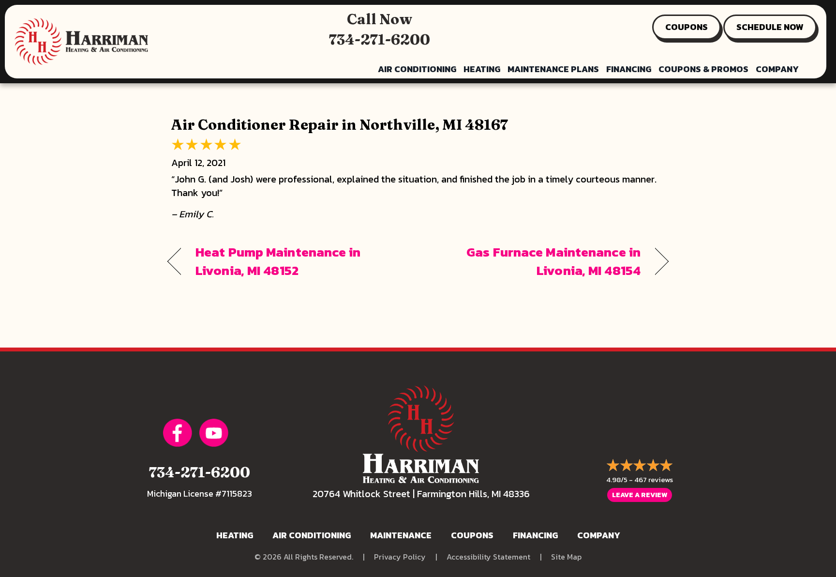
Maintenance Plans (553, 69)
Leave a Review (639, 495)
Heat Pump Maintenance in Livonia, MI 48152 (278, 261)
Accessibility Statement (488, 556)
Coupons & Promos (703, 69)
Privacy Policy (400, 556)
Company (777, 69)
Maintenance (401, 535)
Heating (481, 69)
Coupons (472, 535)
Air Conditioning (417, 69)
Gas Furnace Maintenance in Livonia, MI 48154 (537, 261)
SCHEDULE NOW (770, 26)
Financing (628, 69)
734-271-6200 (379, 39)
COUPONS (686, 26)
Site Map (566, 556)
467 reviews (653, 479)
